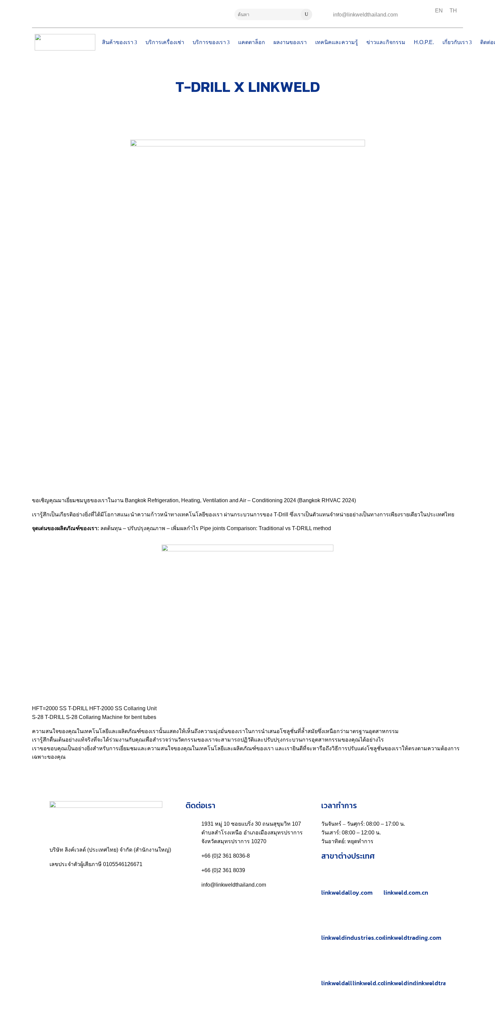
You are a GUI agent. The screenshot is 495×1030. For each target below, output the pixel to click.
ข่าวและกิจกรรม (385, 42)
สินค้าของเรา (117, 42)
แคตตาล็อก (251, 42)
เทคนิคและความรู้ (336, 42)
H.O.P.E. (424, 42)
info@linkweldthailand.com (365, 15)
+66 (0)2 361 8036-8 (225, 856)
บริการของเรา (209, 42)
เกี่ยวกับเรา (455, 42)
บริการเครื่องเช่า (164, 42)
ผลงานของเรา (290, 42)
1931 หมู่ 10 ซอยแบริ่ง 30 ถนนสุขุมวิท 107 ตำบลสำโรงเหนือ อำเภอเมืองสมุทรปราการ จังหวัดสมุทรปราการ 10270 (252, 832)
